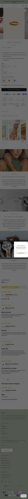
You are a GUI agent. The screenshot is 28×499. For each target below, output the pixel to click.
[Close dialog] (27, 242)
